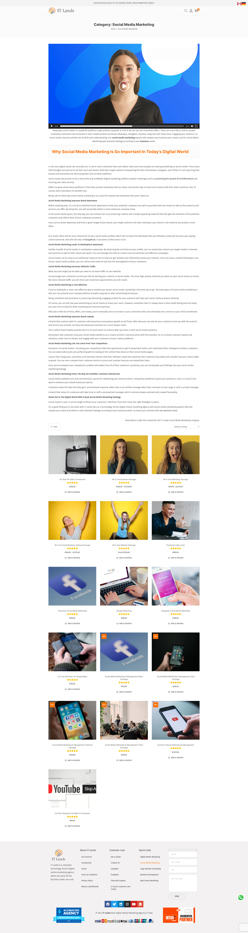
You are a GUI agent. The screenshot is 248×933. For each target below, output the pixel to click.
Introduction (86, 863)
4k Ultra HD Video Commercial (72, 479)
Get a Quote (116, 857)
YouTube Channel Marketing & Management (175, 745)
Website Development (149, 875)
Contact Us (115, 863)
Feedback (115, 875)
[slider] (122, 126)
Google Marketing (124, 611)
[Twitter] (114, 904)
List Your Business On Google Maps (72, 676)
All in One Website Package (123, 545)
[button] (124, 86)
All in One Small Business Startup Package (72, 545)
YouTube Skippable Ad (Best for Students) (72, 813)
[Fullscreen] (196, 126)
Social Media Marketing (150, 863)
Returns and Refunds (90, 886)
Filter (55, 427)
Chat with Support (118, 881)
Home (113, 29)
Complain (115, 869)
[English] (239, 4)
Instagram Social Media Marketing (175, 611)
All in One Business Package (124, 479)
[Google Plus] (140, 904)
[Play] (52, 126)
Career (84, 869)
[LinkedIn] (121, 904)
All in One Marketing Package (175, 479)
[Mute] (192, 126)
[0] (196, 10)
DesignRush (90, 239)
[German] (244, 4)
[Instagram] (127, 904)
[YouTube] (133, 904)
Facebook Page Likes (175, 545)
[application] (124, 86)
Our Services (86, 857)
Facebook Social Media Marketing (72, 611)
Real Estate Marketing (149, 881)
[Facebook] (108, 904)
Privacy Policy (87, 881)
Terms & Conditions (89, 875)
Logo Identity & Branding (150, 869)
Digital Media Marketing (150, 857)
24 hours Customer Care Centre (120, 887)
